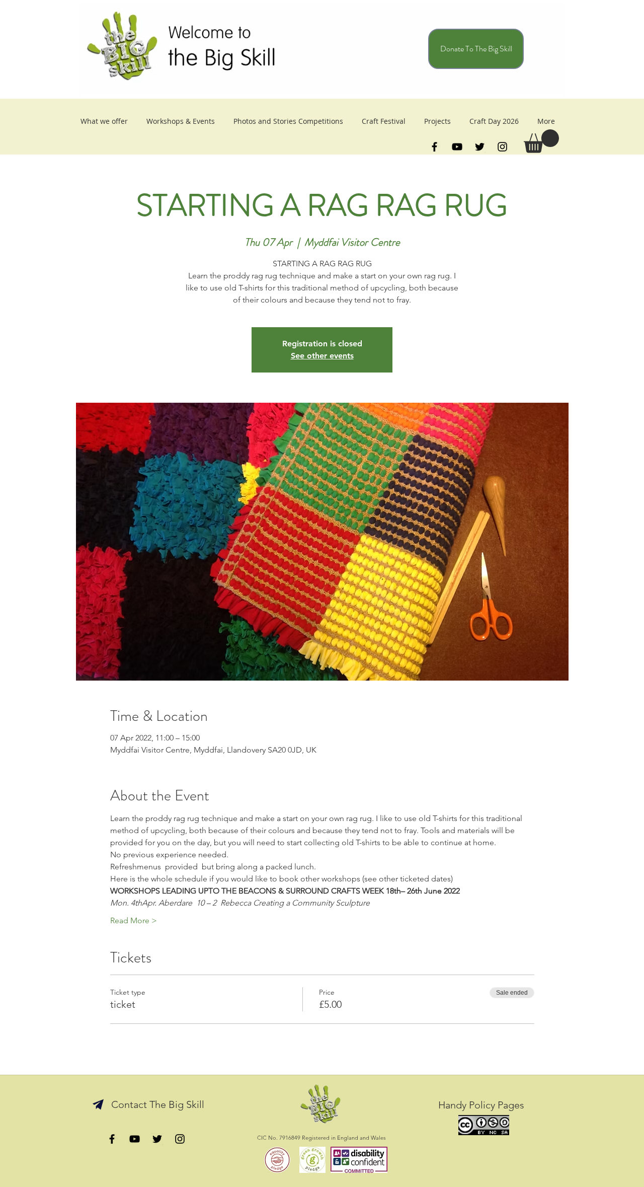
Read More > (133, 920)
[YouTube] (457, 146)
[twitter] (479, 146)
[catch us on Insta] (180, 1139)
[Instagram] (502, 146)
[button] (541, 141)
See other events (322, 355)
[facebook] (434, 146)
